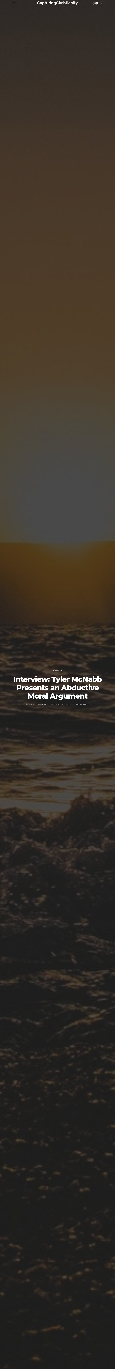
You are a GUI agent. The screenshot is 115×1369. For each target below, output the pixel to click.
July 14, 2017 (29, 705)
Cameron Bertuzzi (83, 705)
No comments (42, 705)
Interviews (57, 671)
